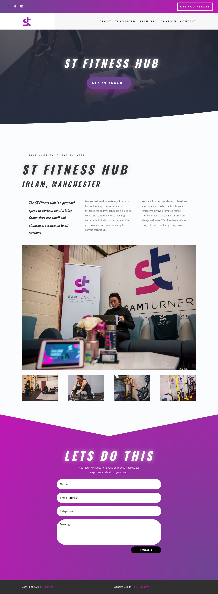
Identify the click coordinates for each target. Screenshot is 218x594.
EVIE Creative (141, 586)
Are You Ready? (195, 6)
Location (167, 21)
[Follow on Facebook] (8, 6)
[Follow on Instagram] (22, 6)
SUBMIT (146, 550)
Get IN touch (107, 83)
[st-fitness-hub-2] (86, 399)
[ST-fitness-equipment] (178, 399)
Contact (188, 21)
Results (147, 21)
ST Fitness (47, 586)
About (105, 21)
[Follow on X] (15, 6)
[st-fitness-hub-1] (40, 399)
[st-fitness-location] (109, 369)
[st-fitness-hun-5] (132, 399)
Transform (125, 21)
